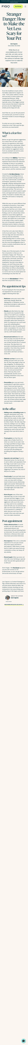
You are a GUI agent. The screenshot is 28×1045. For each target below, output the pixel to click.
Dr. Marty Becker (14, 174)
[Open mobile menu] (25, 6)
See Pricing (18, 6)
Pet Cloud (16, 568)
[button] (23, 1041)
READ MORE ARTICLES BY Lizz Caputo (13, 604)
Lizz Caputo (14, 44)
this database (14, 278)
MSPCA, (15, 158)
